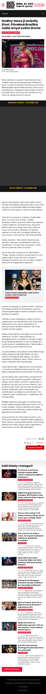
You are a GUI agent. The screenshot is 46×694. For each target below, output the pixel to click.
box (11, 297)
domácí (30, 479)
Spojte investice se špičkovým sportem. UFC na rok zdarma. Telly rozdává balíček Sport (30, 626)
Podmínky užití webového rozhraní (23, 679)
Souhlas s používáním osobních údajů (23, 683)
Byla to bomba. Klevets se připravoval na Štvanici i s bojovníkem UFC (30, 604)
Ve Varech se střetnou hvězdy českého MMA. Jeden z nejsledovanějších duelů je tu (30, 473)
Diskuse (41, 442)
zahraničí (16, 32)
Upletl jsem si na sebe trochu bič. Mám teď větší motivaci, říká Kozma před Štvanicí (30, 561)
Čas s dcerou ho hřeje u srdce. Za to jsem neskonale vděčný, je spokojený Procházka (31, 537)
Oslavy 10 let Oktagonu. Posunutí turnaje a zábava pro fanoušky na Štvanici (30, 582)
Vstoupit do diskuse (34, 448)
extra (4, 32)
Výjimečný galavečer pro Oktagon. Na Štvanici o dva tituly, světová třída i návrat (31, 495)
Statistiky (23, 687)
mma (9, 32)
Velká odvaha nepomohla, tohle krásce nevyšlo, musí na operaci (22, 294)
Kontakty (23, 690)
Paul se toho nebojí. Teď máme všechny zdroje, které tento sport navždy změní (31, 515)
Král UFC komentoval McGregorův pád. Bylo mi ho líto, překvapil (31, 647)
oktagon (20, 479)
